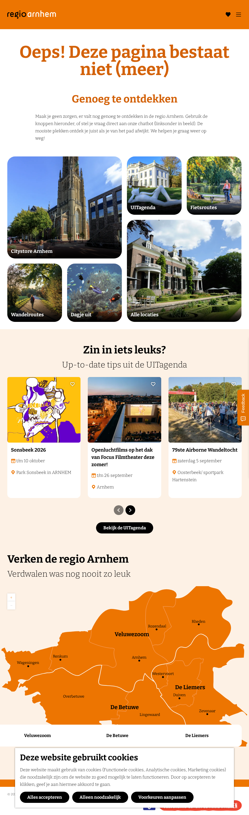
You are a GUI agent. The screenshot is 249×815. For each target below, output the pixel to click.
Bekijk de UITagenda (124, 528)
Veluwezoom (37, 735)
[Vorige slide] (119, 510)
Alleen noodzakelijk (100, 797)
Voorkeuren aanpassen (162, 797)
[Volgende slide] (130, 510)
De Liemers (197, 735)
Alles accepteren (44, 797)
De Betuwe (117, 735)
